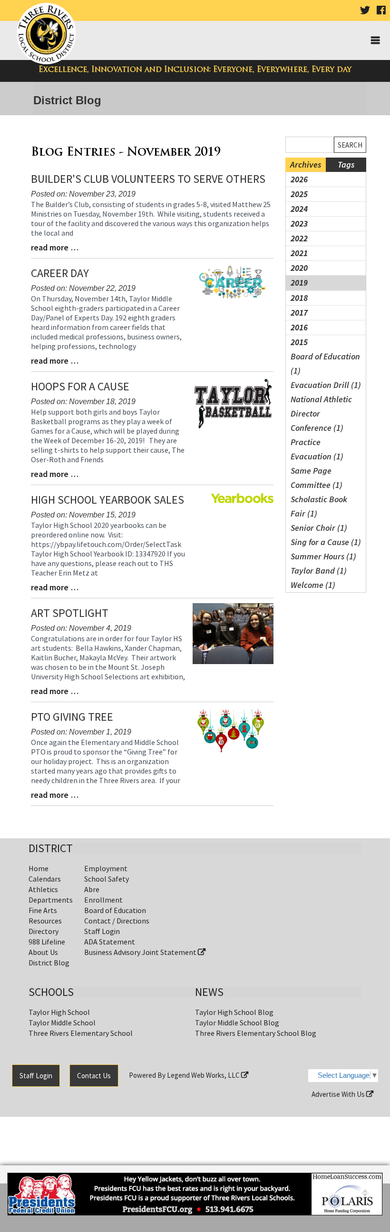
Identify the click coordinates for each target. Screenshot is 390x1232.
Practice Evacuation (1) (317, 449)
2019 (299, 282)
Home (39, 868)
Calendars (45, 879)
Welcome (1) (313, 584)
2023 (299, 223)
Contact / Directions (116, 920)
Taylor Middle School (62, 1022)
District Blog (49, 962)
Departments (51, 899)
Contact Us (94, 1075)
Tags (346, 164)
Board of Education (115, 910)
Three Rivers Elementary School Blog (255, 1033)
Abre (91, 889)
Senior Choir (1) (319, 527)
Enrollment (103, 899)
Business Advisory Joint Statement (141, 952)
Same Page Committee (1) (316, 477)
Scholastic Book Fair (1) (319, 506)
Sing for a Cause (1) (326, 542)
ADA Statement (109, 941)
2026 (299, 179)
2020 (299, 267)
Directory (43, 931)
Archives (305, 164)
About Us (43, 952)
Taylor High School (59, 1012)
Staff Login (102, 931)
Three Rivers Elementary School (81, 1033)
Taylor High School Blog (234, 1012)
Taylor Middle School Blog (237, 1022)
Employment (105, 868)
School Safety (106, 879)
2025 (299, 194)
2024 (299, 208)
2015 (299, 342)
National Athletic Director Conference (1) (321, 413)
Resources (45, 920)
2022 (299, 238)
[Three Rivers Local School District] (48, 34)
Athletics (43, 889)
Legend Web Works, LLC (204, 1075)
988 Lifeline (47, 941)
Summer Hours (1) (323, 556)
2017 (299, 312)
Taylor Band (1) (319, 570)
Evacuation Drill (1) (326, 384)
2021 (299, 253)
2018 (299, 297)
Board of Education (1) (325, 363)
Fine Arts (43, 910)
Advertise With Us (339, 1094)
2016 (299, 327)
